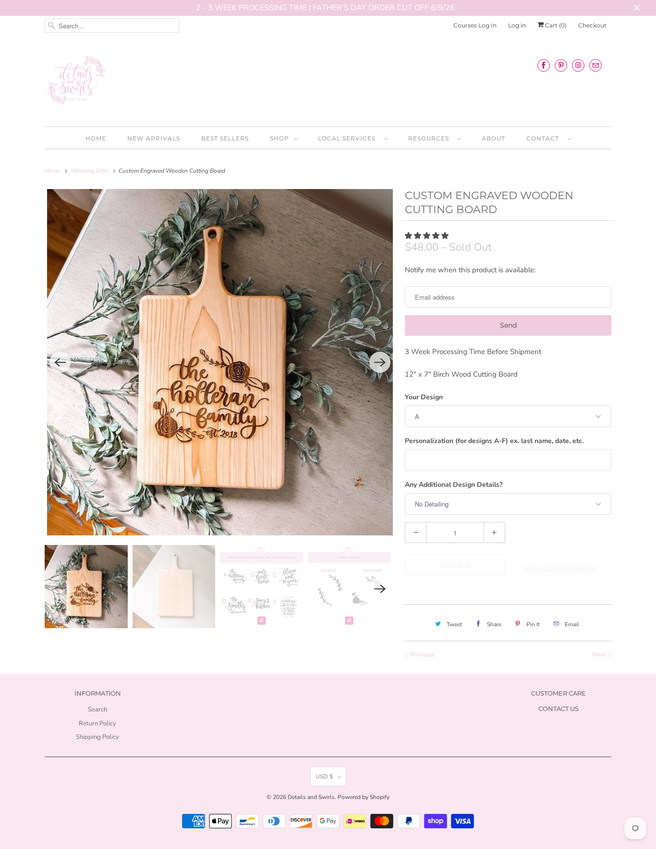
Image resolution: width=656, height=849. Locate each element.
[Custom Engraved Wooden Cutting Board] (220, 362)
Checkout (592, 25)
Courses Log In (475, 25)
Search (97, 709)
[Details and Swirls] (328, 83)
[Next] (379, 362)
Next (599, 654)
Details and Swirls (311, 797)
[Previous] (60, 362)
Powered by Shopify (363, 797)
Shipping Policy (97, 737)
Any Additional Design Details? (453, 484)
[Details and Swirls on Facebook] (543, 65)
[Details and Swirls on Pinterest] (561, 65)
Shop (279, 138)
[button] (427, 236)
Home (95, 138)
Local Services (348, 138)
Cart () (555, 25)
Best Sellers (225, 138)
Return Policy (97, 723)
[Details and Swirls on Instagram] (578, 65)
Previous (421, 654)
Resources (430, 138)
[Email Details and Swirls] (595, 65)
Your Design (424, 397)
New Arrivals (153, 138)
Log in (517, 25)
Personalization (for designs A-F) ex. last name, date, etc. (494, 440)
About (493, 138)
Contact (544, 138)
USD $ (324, 776)
